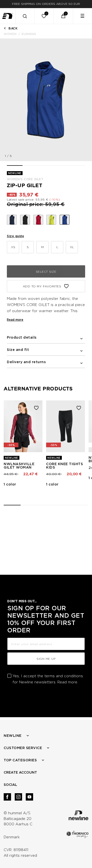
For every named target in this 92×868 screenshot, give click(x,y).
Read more (15, 319)
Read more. (67, 682)
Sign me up (46, 659)
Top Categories (20, 760)
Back (13, 28)
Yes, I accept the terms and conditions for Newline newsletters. (48, 679)
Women (10, 34)
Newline (13, 736)
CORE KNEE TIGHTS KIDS (64, 465)
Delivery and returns (26, 362)
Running (29, 34)
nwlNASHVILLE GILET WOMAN (19, 465)
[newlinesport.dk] (8, 16)
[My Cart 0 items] (63, 16)
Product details (22, 337)
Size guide (15, 236)
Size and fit (18, 350)
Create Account (20, 772)
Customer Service (23, 748)
